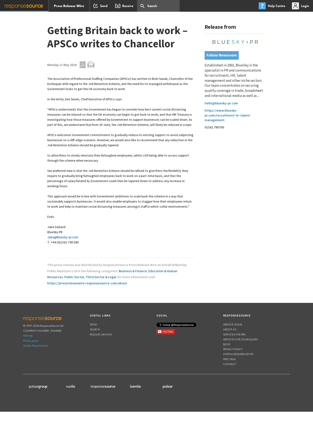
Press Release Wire (69, 6)
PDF (83, 64)
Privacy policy (31, 340)
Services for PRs (234, 334)
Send (93, 324)
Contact (229, 364)
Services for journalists (240, 339)
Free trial (229, 359)
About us (229, 329)
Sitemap (28, 335)
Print (91, 64)
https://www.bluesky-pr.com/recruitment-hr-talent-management (228, 115)
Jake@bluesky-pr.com (62, 237)
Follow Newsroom (222, 55)
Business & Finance (133, 271)
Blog (226, 344)
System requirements (238, 354)
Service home (232, 324)
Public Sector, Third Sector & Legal (90, 277)
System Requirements (35, 345)
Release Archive (101, 334)
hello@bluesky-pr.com (221, 103)
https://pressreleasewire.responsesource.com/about (87, 283)
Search (95, 329)
